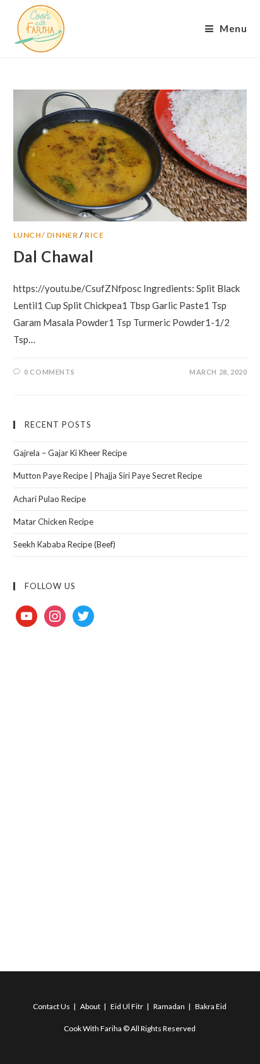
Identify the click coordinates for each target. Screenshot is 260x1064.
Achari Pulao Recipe (49, 499)
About (90, 1006)
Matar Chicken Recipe (53, 522)
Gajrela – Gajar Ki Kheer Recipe (70, 453)
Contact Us (51, 1006)
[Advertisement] (130, 785)
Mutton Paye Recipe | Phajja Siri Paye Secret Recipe (107, 476)
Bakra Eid (211, 1006)
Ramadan (169, 1006)
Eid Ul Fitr (126, 1006)
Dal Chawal (53, 256)
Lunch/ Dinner (45, 235)
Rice (94, 235)
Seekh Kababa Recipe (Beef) (64, 544)
